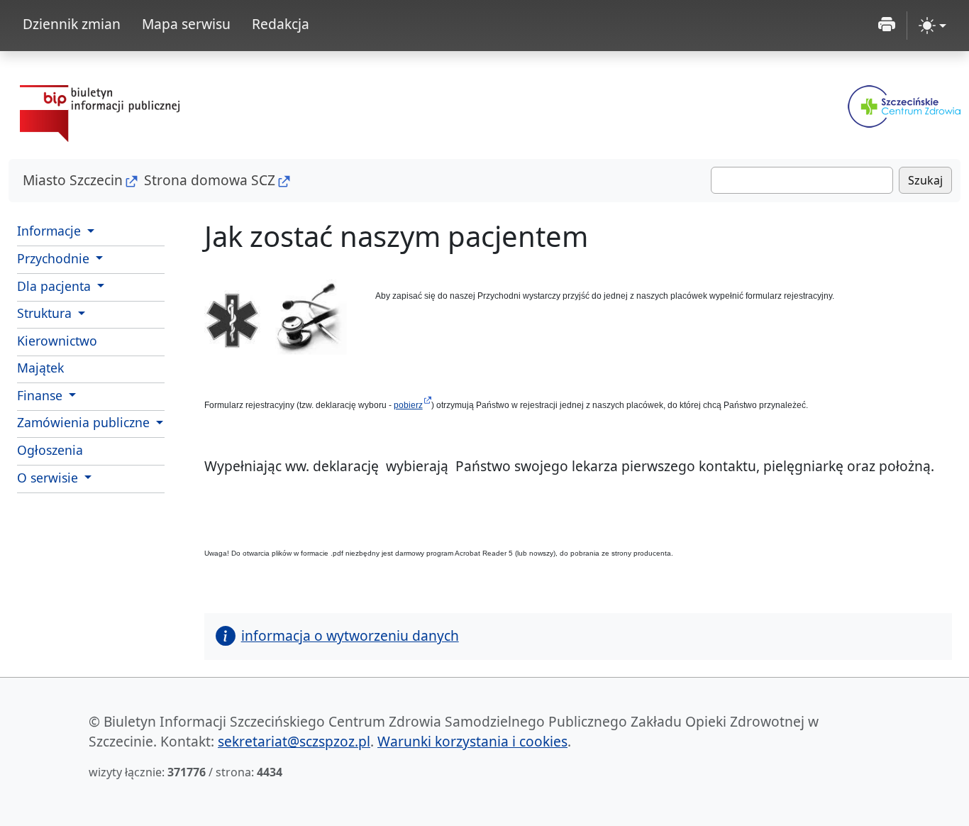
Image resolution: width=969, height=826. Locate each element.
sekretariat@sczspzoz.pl (294, 741)
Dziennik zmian (72, 23)
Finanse (41, 395)
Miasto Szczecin (73, 179)
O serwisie (49, 477)
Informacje (50, 230)
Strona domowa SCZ (209, 179)
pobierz (408, 405)
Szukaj (925, 180)
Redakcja (280, 23)
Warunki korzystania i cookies (472, 741)
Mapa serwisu (186, 23)
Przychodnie (55, 258)
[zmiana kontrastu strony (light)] (932, 26)
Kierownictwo (57, 340)
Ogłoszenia (50, 449)
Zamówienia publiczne (85, 422)
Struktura (46, 312)
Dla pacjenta (55, 285)
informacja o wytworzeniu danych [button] (350, 635)
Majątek (40, 367)
